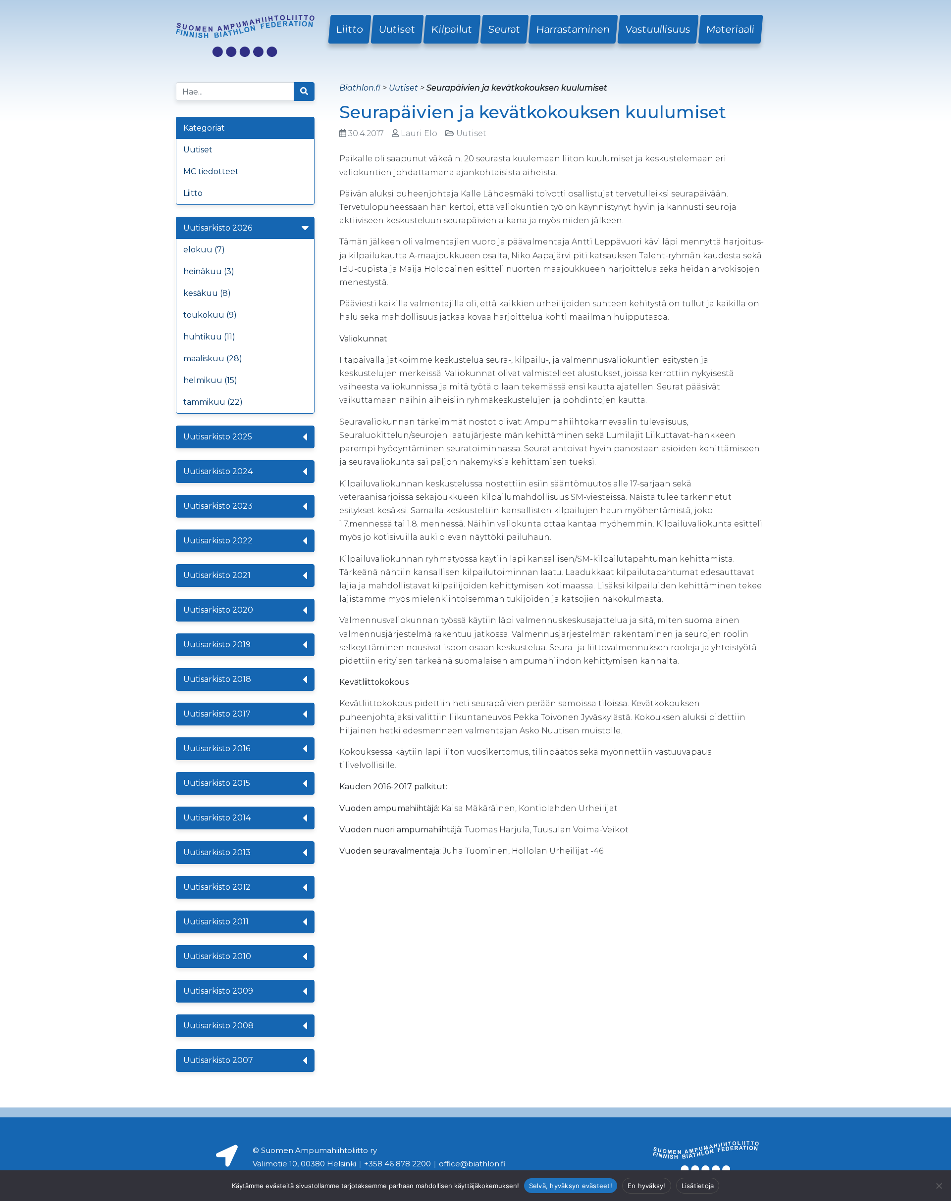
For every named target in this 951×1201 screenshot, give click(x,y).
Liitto (350, 29)
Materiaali (730, 29)
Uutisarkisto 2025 (217, 436)
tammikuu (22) (213, 402)
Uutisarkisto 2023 (218, 506)
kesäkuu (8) (207, 293)
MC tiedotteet (211, 171)
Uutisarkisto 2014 (217, 817)
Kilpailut (452, 29)
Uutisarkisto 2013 (217, 852)
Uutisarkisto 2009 (218, 991)
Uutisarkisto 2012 (217, 887)
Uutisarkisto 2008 (218, 1025)
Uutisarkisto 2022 (218, 540)
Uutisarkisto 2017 (217, 714)
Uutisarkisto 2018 (217, 679)
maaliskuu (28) (212, 358)
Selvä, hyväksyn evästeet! (570, 1186)
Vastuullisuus (658, 29)
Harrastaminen (573, 29)
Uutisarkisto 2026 (217, 228)
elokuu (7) (204, 249)
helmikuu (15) (210, 380)
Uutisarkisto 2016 (216, 748)
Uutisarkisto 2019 (217, 644)
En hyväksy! (647, 1186)
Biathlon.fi (359, 88)
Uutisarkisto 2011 (216, 921)
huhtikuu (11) (209, 336)
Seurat (504, 29)
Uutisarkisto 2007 (218, 1060)
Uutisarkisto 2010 (217, 956)
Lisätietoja (698, 1186)
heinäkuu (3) (208, 271)
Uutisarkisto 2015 (216, 783)
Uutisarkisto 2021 (217, 575)
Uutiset (397, 29)
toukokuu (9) (210, 315)
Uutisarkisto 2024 (218, 471)
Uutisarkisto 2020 (218, 610)
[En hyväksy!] (939, 1186)
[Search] (304, 91)
